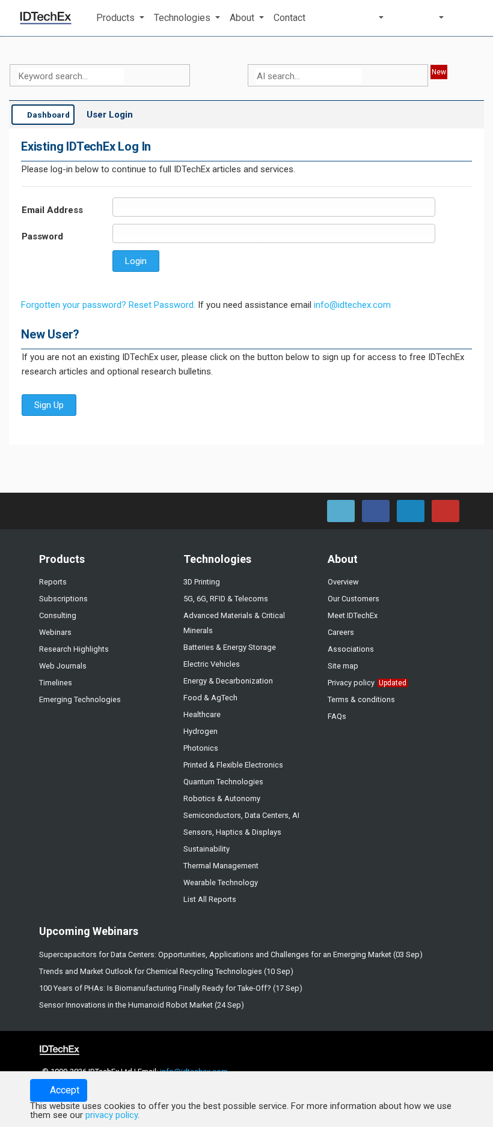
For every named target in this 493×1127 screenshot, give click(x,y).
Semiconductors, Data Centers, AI (241, 815)
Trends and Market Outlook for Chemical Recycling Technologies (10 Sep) (166, 971)
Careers (341, 632)
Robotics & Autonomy (221, 798)
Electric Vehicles (211, 664)
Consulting (57, 615)
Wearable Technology (220, 882)
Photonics (200, 748)
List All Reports (209, 899)
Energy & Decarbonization (228, 680)
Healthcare (202, 714)
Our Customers (353, 598)
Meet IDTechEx (353, 615)
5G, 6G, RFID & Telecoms (225, 598)
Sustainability (206, 848)
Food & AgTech (210, 697)
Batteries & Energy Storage (229, 647)
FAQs (337, 716)
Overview (343, 581)
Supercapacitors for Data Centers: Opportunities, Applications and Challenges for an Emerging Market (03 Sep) (231, 954)
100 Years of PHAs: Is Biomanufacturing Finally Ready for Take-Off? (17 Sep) (170, 988)
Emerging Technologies (80, 699)
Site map (343, 665)
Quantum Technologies (223, 781)
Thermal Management (221, 865)
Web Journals (63, 665)
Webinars (55, 632)
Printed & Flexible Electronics (233, 764)
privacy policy (111, 1115)
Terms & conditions (361, 699)
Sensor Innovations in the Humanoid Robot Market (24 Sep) (141, 1004)
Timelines (55, 682)
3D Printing (201, 581)
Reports (53, 581)
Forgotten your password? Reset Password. (108, 304)
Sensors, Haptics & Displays (232, 832)
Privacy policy (351, 682)
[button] (120, 18)
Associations (351, 649)
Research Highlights (74, 649)
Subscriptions (63, 598)
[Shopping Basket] (470, 18)
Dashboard (47, 114)
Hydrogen (200, 731)
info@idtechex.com (352, 304)
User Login (110, 114)
